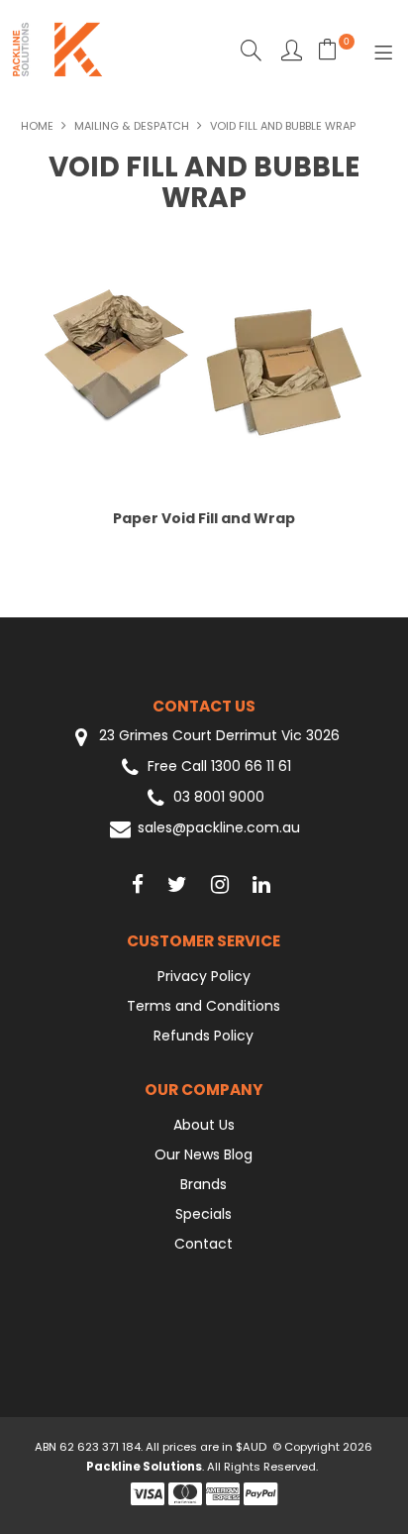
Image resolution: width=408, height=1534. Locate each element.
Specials (203, 1214)
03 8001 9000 (218, 797)
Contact (203, 1244)
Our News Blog (203, 1154)
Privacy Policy (204, 976)
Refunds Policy (203, 1035)
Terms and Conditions (203, 1006)
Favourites (291, 50)
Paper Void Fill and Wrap (204, 518)
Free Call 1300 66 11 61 (219, 766)
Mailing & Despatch (131, 126)
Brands (203, 1184)
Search (251, 50)
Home (37, 126)
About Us (204, 1125)
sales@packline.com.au (219, 828)
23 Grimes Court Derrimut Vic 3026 (217, 735)
